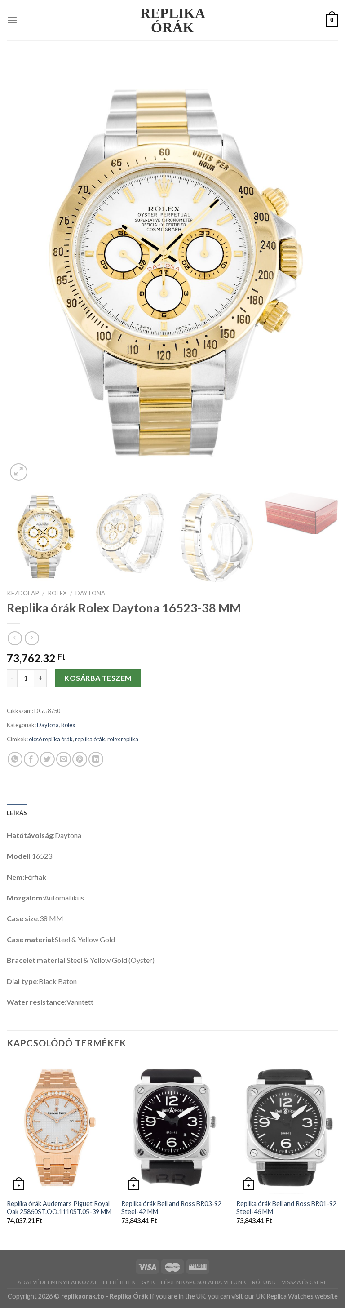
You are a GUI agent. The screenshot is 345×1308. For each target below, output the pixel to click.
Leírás (17, 812)
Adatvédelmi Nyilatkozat (57, 1282)
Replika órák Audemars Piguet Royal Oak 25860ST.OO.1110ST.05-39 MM (59, 1208)
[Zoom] (18, 472)
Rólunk (264, 1282)
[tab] (17, 813)
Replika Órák (172, 20)
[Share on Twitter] (47, 759)
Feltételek (119, 1282)
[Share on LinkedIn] (95, 759)
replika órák (90, 739)
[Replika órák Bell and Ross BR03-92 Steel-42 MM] (173, 1126)
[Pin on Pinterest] (79, 759)
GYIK (148, 1282)
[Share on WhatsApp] (15, 759)
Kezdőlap (23, 593)
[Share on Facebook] (31, 759)
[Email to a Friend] (63, 759)
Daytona (90, 593)
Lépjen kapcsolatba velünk (203, 1282)
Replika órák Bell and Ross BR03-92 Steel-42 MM (171, 1208)
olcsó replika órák (51, 739)
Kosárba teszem (98, 678)
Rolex (57, 593)
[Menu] (12, 20)
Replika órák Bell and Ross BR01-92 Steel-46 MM (286, 1208)
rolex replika (122, 739)
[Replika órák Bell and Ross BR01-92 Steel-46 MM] (288, 1126)
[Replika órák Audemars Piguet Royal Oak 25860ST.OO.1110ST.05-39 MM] (59, 1126)
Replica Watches (290, 1296)
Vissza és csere (304, 1282)
